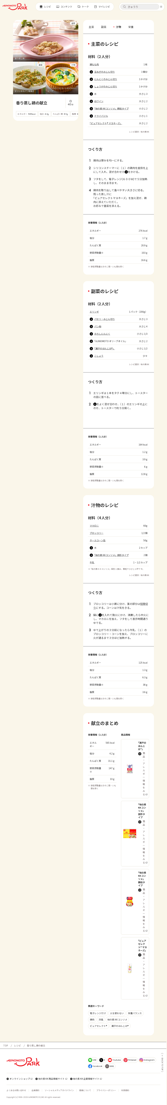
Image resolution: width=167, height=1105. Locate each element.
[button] (139, 6)
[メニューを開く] (161, 7)
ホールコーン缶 (98, 540)
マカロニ (94, 525)
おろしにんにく (102, 333)
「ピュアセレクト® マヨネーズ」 (106, 123)
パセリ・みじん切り (104, 319)
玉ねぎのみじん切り (104, 71)
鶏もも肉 (94, 64)
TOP (5, 1045)
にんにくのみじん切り (105, 79)
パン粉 (97, 326)
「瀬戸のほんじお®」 (104, 348)
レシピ (17, 1045)
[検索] (124, 7)
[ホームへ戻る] (14, 6)
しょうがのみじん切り (105, 86)
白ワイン (98, 101)
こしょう (98, 355)
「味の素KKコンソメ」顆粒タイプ (111, 108)
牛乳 (92, 562)
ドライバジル (101, 116)
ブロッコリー (96, 533)
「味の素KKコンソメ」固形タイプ (111, 555)
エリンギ (94, 311)
